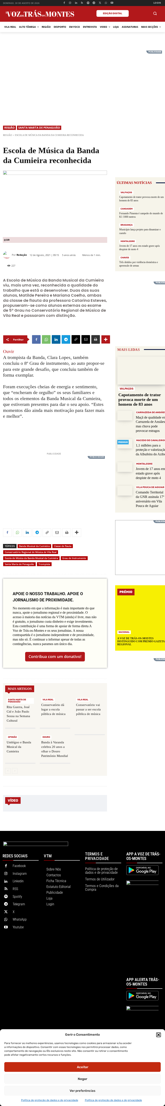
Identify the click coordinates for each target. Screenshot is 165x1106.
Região (9, 127)
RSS (15, 889)
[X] (100, 3)
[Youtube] (111, 3)
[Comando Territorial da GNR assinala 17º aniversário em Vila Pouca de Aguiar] (124, 490)
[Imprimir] (95, 339)
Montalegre (128, 241)
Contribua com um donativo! (55, 656)
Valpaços (126, 192)
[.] (134, 13)
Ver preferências (82, 1091)
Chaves (125, 257)
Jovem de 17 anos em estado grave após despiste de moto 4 (150, 473)
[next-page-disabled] (14, 771)
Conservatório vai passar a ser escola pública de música (88, 709)
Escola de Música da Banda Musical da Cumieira (31, 558)
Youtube (18, 927)
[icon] (144, 14)
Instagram (20, 874)
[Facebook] (64, 3)
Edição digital (112, 13)
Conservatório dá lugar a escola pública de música (53, 709)
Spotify (17, 897)
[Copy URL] (76, 339)
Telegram (19, 904)
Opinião (12, 737)
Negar (82, 1079)
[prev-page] (8, 771)
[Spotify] (88, 3)
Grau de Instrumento (74, 558)
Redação (22, 254)
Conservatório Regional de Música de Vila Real (31, 552)
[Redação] (7, 255)
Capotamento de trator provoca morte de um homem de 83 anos (139, 399)
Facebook (19, 866)
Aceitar (82, 1067)
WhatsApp (20, 919)
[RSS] (82, 3)
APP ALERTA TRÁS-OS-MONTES (142, 982)
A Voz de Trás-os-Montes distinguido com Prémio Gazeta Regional (141, 641)
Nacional (124, 632)
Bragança (127, 225)
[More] (105, 339)
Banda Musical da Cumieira (34, 546)
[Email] (85, 339)
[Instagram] (70, 3)
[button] (158, 1035)
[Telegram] (94, 3)
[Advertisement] (82, 81)
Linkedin (18, 881)
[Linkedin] (76, 3)
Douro (46, 737)
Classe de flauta (62, 546)
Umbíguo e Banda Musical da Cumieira (19, 747)
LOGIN (157, 3)
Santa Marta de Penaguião (39, 127)
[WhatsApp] (106, 3)
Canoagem (127, 209)
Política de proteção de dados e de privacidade (49, 1100)
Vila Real (48, 699)
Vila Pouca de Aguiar (150, 487)
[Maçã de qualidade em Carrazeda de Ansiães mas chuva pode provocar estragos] (124, 416)
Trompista (44, 564)
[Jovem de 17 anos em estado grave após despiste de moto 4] (124, 467)
